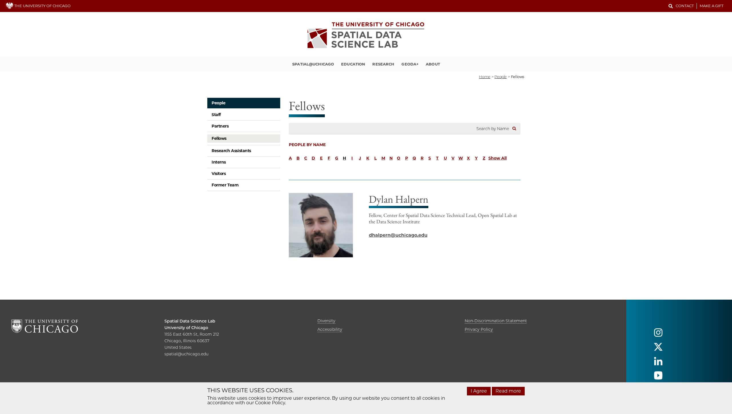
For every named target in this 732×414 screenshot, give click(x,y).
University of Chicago (186, 327)
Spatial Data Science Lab (189, 321)
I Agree (479, 391)
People (218, 103)
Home (484, 76)
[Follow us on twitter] (658, 349)
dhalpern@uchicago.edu (398, 235)
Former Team (225, 185)
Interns (219, 162)
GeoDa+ (410, 64)
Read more (508, 391)
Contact (685, 5)
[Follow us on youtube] (658, 378)
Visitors (219, 173)
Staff (216, 114)
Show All (497, 158)
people (500, 76)
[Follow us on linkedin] (658, 363)
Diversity (326, 320)
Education (353, 64)
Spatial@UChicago (313, 64)
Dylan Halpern (398, 199)
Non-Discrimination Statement (496, 320)
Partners (220, 126)
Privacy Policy (479, 329)
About (433, 64)
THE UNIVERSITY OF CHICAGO (42, 5)
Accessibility (329, 329)
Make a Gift (711, 5)
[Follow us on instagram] (658, 335)
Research (383, 64)
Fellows (219, 138)
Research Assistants (231, 150)
